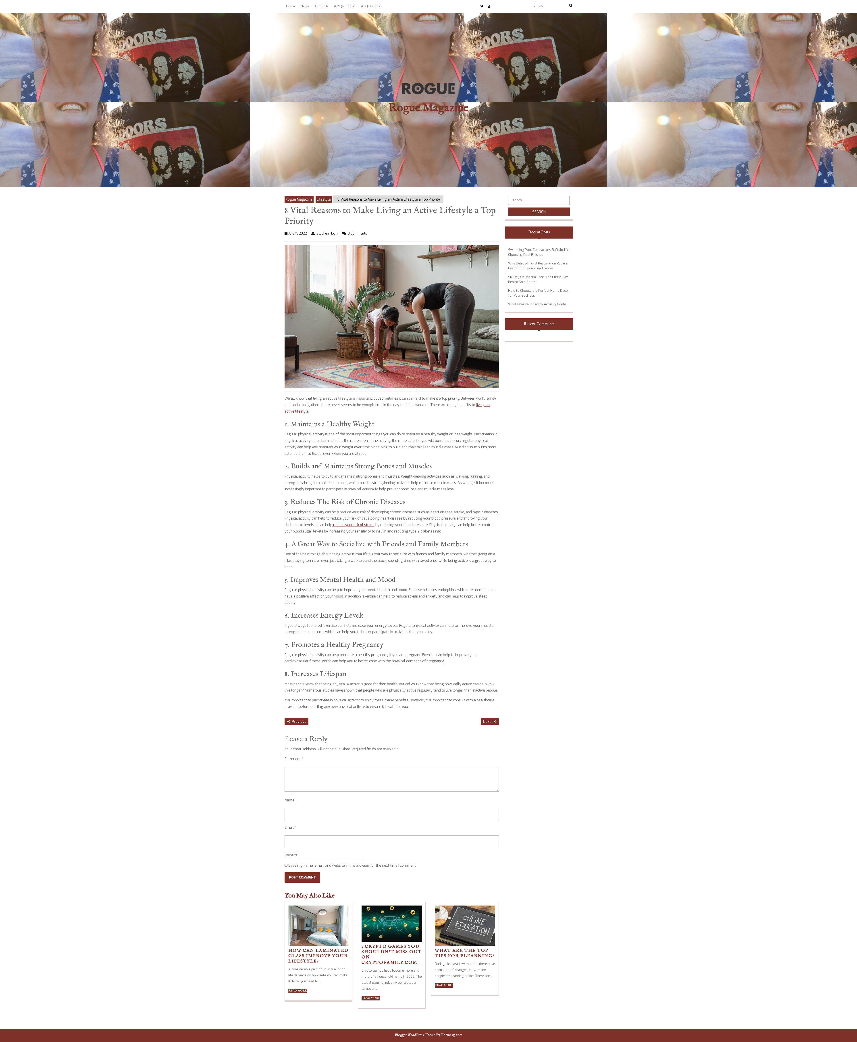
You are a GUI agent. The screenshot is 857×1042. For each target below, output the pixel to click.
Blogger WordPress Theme (415, 1035)
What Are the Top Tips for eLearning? (465, 953)
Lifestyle (324, 199)
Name (291, 800)
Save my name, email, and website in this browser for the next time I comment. (352, 865)
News (304, 6)
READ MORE (297, 991)
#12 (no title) (371, 6)
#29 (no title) (345, 6)
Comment (294, 759)
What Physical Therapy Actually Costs (537, 304)
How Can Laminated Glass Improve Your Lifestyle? (318, 956)
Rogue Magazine (428, 108)
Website (291, 855)
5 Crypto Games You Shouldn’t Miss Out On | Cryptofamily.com (392, 954)
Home (290, 6)
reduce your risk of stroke (353, 524)
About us (321, 6)
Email (290, 827)
